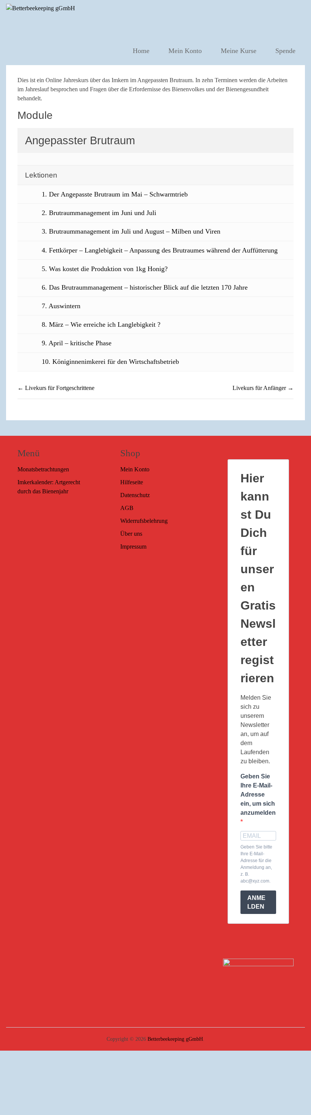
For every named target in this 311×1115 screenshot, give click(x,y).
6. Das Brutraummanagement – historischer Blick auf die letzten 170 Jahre (145, 287)
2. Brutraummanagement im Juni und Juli (99, 213)
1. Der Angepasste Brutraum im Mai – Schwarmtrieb (115, 194)
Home (141, 51)
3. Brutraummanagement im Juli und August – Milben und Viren (131, 231)
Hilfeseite (131, 482)
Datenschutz (135, 495)
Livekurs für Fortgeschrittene (59, 388)
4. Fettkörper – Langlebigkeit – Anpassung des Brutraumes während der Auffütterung (160, 250)
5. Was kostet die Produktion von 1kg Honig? (105, 269)
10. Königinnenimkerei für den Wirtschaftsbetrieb (110, 361)
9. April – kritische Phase (77, 343)
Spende (285, 51)
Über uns (131, 533)
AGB (127, 508)
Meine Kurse (238, 51)
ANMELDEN (256, 902)
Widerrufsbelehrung (144, 521)
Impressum (133, 546)
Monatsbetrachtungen (43, 469)
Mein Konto (185, 51)
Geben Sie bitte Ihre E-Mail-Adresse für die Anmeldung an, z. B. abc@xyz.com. (256, 864)
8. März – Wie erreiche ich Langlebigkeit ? (101, 324)
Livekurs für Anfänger (259, 388)
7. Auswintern (61, 306)
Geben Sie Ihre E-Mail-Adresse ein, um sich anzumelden (258, 794)
